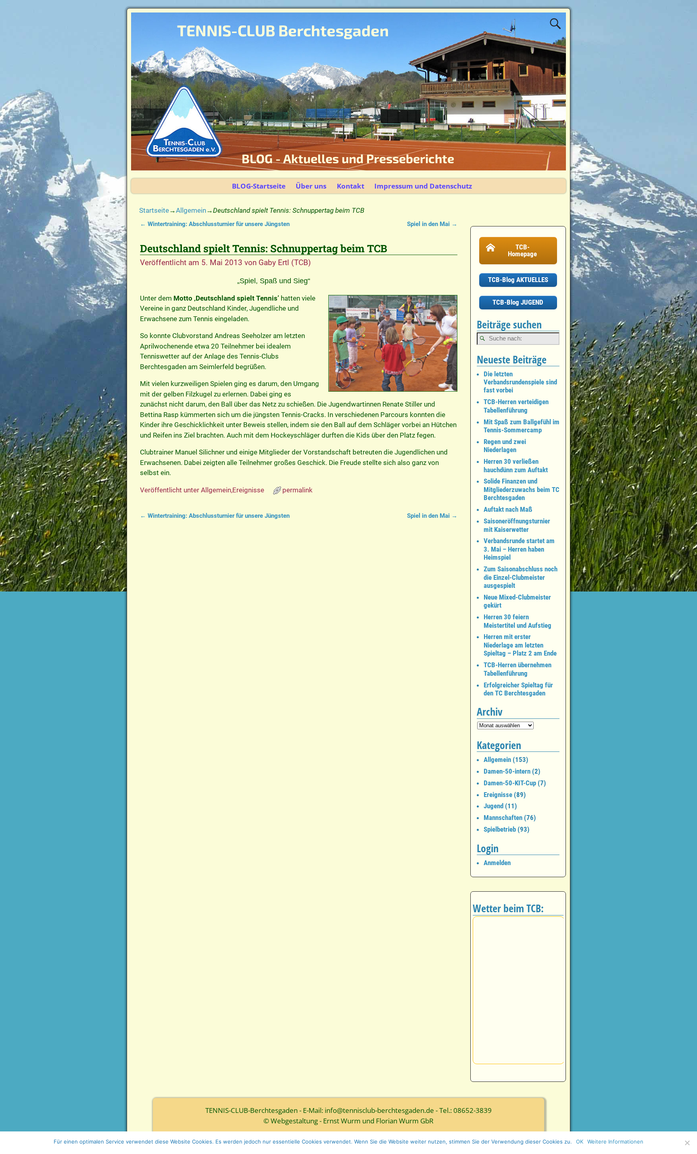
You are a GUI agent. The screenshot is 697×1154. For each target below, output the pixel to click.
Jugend (493, 806)
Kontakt (350, 186)
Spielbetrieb (500, 829)
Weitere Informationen (615, 1141)
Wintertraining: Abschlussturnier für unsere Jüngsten (215, 224)
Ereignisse (248, 490)
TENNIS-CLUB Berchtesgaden (283, 30)
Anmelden (497, 863)
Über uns (311, 186)
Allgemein (191, 210)
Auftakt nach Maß (508, 509)
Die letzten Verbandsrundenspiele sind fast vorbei (520, 382)
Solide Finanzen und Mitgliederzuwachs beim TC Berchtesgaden (521, 489)
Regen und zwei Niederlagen (505, 446)
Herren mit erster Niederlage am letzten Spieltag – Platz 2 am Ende (520, 645)
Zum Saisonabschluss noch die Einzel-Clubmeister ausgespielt (520, 577)
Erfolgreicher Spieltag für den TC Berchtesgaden (518, 689)
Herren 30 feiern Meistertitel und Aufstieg (517, 621)
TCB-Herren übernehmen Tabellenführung (517, 669)
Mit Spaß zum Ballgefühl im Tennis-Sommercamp (521, 426)
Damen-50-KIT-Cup (510, 783)
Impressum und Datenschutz (423, 186)
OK (579, 1141)
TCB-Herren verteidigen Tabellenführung (516, 406)
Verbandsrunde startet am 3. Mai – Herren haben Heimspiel (519, 549)
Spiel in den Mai (432, 224)
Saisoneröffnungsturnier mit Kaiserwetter (517, 525)
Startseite (154, 210)
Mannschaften (503, 818)
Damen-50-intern (507, 771)
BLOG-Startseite (259, 186)
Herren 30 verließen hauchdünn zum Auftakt (516, 465)
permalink (297, 490)
